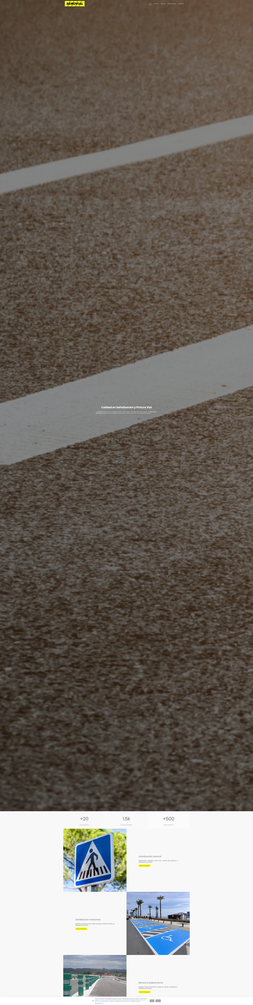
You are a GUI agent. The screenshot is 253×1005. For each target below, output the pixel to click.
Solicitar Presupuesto (144, 865)
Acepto (152, 1001)
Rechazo (158, 1001)
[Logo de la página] (75, 3)
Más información (99, 1003)
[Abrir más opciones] (186, 3)
